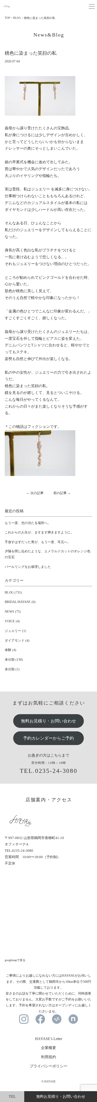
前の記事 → (62, 493)
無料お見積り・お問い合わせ (48, 721)
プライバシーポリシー (48, 1066)
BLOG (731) (13, 592)
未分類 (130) (14, 659)
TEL (12, 1096)
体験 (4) (10, 650)
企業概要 (48, 1048)
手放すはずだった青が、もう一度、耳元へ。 (38, 542)
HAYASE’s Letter (48, 1039)
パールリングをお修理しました (28, 567)
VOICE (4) (12, 621)
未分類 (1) (12, 669)
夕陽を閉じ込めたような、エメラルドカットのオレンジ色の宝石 (47, 554)
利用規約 (48, 1057)
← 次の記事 (35, 493)
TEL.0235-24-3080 (48, 770)
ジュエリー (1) (15, 631)
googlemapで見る (15, 960)
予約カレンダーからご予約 (48, 738)
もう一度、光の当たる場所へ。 (28, 523)
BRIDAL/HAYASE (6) (20, 602)
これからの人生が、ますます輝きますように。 (39, 532)
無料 (60, 1096)
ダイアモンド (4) (17, 640)
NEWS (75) (13, 611)
